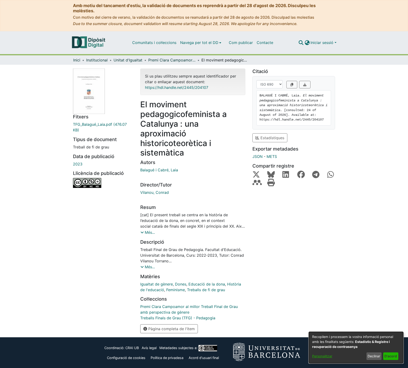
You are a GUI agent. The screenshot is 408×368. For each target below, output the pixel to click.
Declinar (374, 356)
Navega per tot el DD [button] (199, 42)
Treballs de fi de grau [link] (206, 289)
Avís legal (149, 348)
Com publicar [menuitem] (241, 42)
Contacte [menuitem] (265, 42)
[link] (103, 127)
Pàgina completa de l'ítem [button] (171, 328)
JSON (257, 156)
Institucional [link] (97, 60)
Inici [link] (76, 60)
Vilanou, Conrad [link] (154, 192)
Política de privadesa (167, 358)
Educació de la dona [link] (206, 284)
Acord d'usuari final (204, 358)
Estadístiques (271, 137)
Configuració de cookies (126, 358)
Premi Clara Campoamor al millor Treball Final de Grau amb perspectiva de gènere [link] (172, 60)
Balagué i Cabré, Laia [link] (159, 170)
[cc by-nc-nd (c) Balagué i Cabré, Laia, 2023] (103, 183)
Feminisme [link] (175, 289)
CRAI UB (132, 348)
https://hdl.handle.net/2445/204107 (176, 87)
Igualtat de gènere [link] (156, 284)
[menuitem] (200, 42)
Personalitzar (322, 356)
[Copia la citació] (291, 84)
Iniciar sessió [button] (322, 42)
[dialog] (356, 347)
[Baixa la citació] (304, 84)
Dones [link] (180, 284)
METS (272, 156)
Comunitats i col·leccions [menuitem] (154, 42)
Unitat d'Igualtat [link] (128, 60)
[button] (301, 42)
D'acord (390, 356)
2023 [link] (77, 164)
